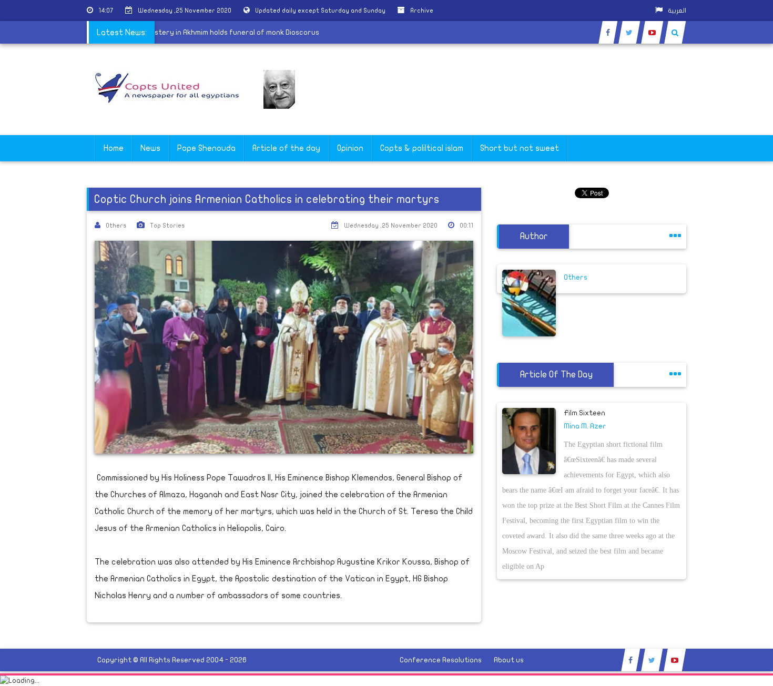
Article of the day (286, 148)
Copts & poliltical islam (421, 148)
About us (509, 660)
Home (114, 148)
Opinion (350, 148)
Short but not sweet (519, 148)
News (150, 148)
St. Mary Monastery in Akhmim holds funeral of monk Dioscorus (217, 32)
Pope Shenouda (206, 148)
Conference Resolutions (441, 660)
